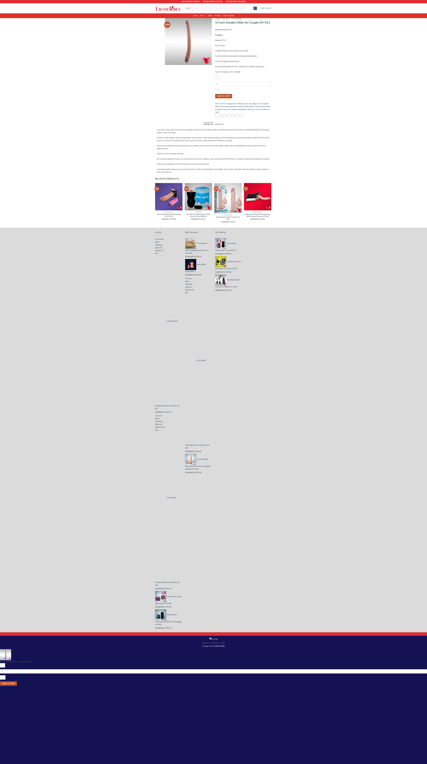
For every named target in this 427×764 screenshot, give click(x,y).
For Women (237, 19)
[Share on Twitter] (225, 115)
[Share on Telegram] (241, 115)
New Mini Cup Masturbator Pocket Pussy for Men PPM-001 (198, 215)
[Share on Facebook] (217, 115)
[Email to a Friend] (229, 115)
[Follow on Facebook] (264, 1)
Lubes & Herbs (228, 15)
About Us (206, 643)
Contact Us (215, 643)
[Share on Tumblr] (237, 115)
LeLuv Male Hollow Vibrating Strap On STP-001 (169, 215)
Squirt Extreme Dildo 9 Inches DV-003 (228, 218)
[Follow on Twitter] (268, 1)
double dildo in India (252, 106)
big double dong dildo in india (231, 106)
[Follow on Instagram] (266, 1)
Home (195, 15)
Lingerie (217, 15)
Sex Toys (225, 19)
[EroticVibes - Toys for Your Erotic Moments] (168, 8)
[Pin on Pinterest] (233, 115)
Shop (202, 15)
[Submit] (244, 8)
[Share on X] (221, 115)
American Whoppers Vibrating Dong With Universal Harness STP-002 (257, 215)
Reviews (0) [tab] (219, 124)
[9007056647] (165, 1)
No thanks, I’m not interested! (33, 763)
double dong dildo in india (241, 109)
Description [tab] (208, 124)
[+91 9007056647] (160, 1)
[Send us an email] (270, 1)
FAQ (223, 643)
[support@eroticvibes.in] (156, 1)
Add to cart (223, 96)
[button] (255, 8)
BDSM (210, 15)
